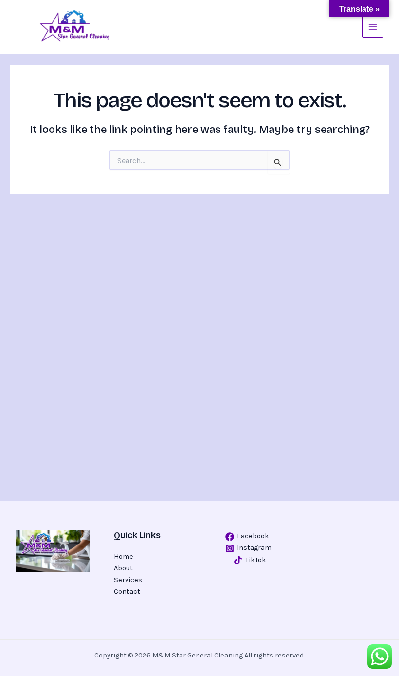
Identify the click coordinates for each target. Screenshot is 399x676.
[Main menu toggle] (372, 27)
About (123, 568)
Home (123, 556)
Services (128, 580)
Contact (127, 591)
